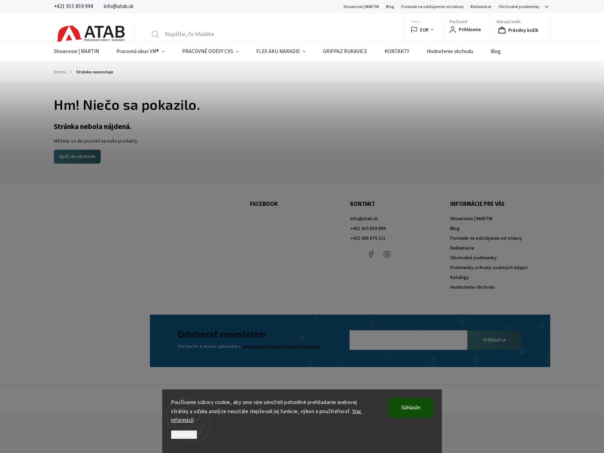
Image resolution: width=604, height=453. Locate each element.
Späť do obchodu (77, 156)
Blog (390, 7)
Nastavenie (184, 434)
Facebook (371, 254)
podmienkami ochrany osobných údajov (281, 346)
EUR (424, 30)
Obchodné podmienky (518, 7)
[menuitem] (81, 52)
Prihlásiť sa (494, 340)
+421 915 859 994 (368, 228)
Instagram (387, 254)
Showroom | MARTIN (361, 7)
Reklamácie (480, 7)
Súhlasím (410, 407)
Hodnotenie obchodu (472, 287)
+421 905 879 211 (368, 238)
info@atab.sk (364, 218)
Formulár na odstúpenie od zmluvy (432, 7)
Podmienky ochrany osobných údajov (489, 267)
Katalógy (459, 277)
